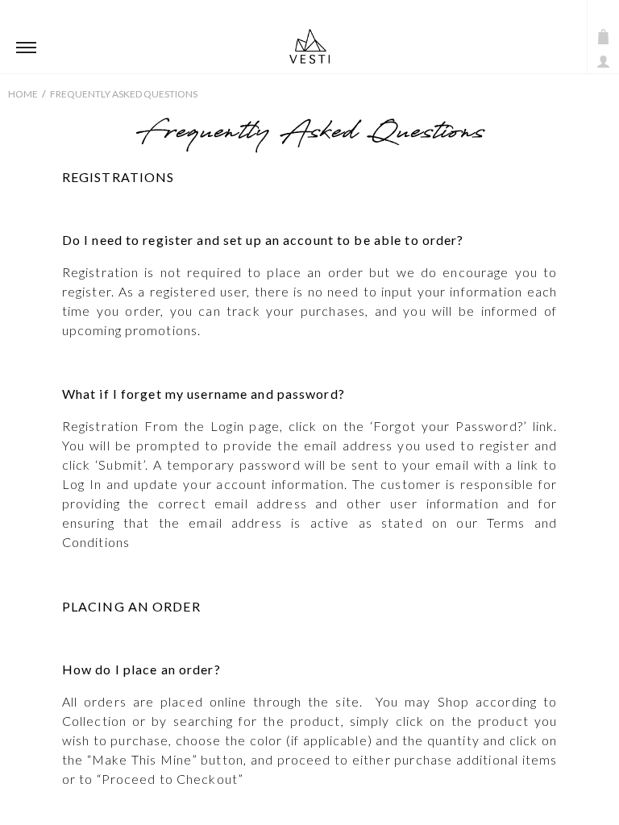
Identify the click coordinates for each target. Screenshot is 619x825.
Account (603, 62)
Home (23, 94)
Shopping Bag (603, 36)
